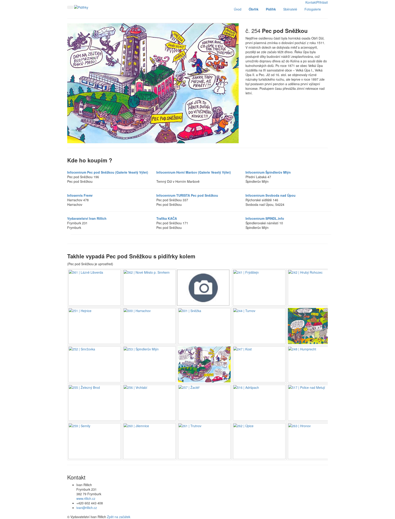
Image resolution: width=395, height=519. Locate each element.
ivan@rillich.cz (86, 507)
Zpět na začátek (118, 516)
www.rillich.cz (85, 498)
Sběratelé (290, 9)
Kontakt (310, 2)
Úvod (237, 9)
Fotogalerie (312, 9)
